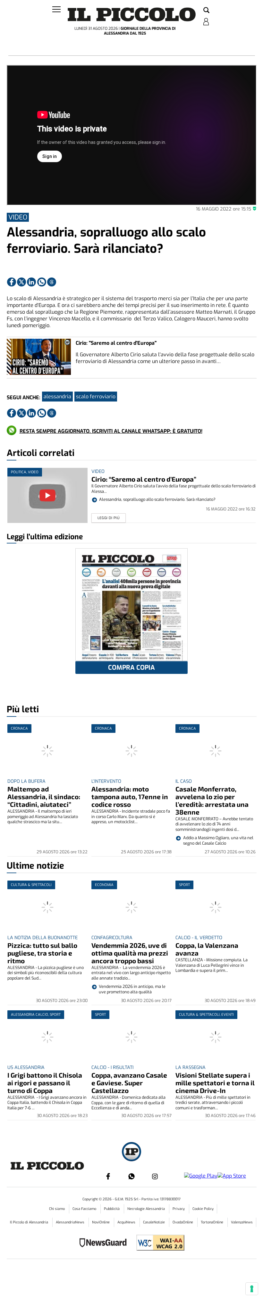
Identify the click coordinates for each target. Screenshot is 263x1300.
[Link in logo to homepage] (131, 14)
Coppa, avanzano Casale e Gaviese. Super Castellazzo (129, 1082)
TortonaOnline (212, 1222)
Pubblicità (112, 1208)
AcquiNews (126, 1222)
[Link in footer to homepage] (131, 1152)
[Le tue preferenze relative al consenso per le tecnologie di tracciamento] (252, 1289)
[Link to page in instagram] (154, 1176)
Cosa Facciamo (84, 1208)
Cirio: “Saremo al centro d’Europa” (143, 479)
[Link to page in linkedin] (31, 281)
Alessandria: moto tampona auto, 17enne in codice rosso (129, 796)
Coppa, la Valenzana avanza (206, 949)
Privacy (179, 1208)
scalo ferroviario (95, 396)
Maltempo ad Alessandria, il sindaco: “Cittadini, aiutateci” (43, 796)
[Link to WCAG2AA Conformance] (158, 1243)
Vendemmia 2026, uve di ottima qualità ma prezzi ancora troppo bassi (129, 953)
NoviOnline (101, 1222)
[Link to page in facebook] (11, 281)
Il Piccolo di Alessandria (29, 1222)
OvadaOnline (183, 1222)
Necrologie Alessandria (146, 1208)
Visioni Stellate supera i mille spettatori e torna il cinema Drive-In (215, 1082)
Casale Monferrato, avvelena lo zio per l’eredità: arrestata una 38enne (212, 800)
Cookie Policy (203, 1208)
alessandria (57, 396)
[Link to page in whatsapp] (41, 281)
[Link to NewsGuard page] (105, 1243)
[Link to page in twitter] (21, 281)
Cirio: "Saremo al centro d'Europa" (116, 343)
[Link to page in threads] (51, 281)
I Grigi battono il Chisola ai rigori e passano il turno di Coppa (44, 1082)
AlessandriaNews (70, 1222)
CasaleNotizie (154, 1222)
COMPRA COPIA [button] (131, 667)
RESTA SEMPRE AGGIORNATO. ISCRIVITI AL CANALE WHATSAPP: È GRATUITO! (111, 431)
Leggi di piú (109, 518)
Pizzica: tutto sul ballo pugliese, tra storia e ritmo (42, 953)
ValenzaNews (242, 1222)
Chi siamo (57, 1208)
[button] (206, 10)
